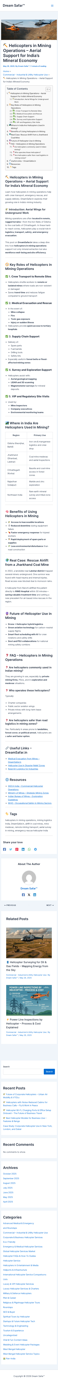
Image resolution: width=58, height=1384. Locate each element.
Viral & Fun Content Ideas (15, 1340)
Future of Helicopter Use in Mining (26, 141)
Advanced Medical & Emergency (18, 1223)
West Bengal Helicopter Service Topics (21, 1354)
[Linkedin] (23, 849)
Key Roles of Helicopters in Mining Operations (26, 106)
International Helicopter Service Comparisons (24, 1274)
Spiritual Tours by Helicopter (16, 1316)
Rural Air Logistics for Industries (23, 769)
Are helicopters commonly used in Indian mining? (30, 148)
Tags (14, 167)
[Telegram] (35, 849)
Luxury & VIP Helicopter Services (18, 1284)
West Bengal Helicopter (14, 1349)
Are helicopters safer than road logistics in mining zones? (31, 156)
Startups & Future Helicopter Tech (19, 1321)
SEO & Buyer (9, 1312)
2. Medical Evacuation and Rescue (28, 114)
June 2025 (8, 1192)
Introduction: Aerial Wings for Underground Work (31, 100)
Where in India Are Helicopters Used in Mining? (28, 126)
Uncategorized (10, 1335)
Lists (5, 1279)
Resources (15, 164)
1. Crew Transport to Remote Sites (28, 111)
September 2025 (11, 1178)
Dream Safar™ (14, 5)
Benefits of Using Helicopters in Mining (28, 131)
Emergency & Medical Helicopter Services (23, 1246)
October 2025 (9, 1173)
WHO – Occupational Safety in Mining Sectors (30, 803)
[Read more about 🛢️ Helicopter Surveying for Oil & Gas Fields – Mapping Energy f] (29, 943)
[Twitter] (10, 849)
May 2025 (8, 1197)
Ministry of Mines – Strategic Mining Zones (28, 793)
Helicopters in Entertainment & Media (20, 1265)
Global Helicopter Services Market (19, 1251)
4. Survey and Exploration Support (28, 119)
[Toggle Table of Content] (47, 89)
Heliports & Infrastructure (15, 1270)
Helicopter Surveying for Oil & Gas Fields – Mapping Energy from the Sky (27, 966)
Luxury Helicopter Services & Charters (21, 1288)
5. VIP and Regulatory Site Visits (27, 122)
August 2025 (9, 1183)
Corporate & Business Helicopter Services (23, 1237)
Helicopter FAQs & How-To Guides (19, 1256)
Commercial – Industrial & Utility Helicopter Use (25, 1232)
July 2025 (8, 1188)
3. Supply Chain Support (24, 117)
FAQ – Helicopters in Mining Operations (28, 144)
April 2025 (8, 1201)
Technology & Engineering (15, 1326)
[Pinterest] (16, 849)
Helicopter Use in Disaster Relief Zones (26, 765)
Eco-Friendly (9, 1242)
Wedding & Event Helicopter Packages (21, 1344)
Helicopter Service (11, 1260)
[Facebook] (4, 849)
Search (6, 1066)
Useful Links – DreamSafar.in (23, 161)
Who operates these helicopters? (28, 152)
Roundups (8, 1307)
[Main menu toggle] (52, 6)
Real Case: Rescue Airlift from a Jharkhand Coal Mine (29, 136)
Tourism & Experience (13, 1330)
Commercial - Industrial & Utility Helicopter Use (26, 975)
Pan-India (10, 1358)
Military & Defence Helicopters (17, 1293)
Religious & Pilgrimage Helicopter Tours (21, 1302)
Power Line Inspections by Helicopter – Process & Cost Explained (24, 1023)
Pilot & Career (9, 1298)
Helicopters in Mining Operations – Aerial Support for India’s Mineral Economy (28, 94)
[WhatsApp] (29, 849)
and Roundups (10, 1228)
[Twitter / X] (29, 894)
